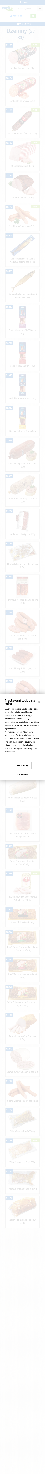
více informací (10, 752)
